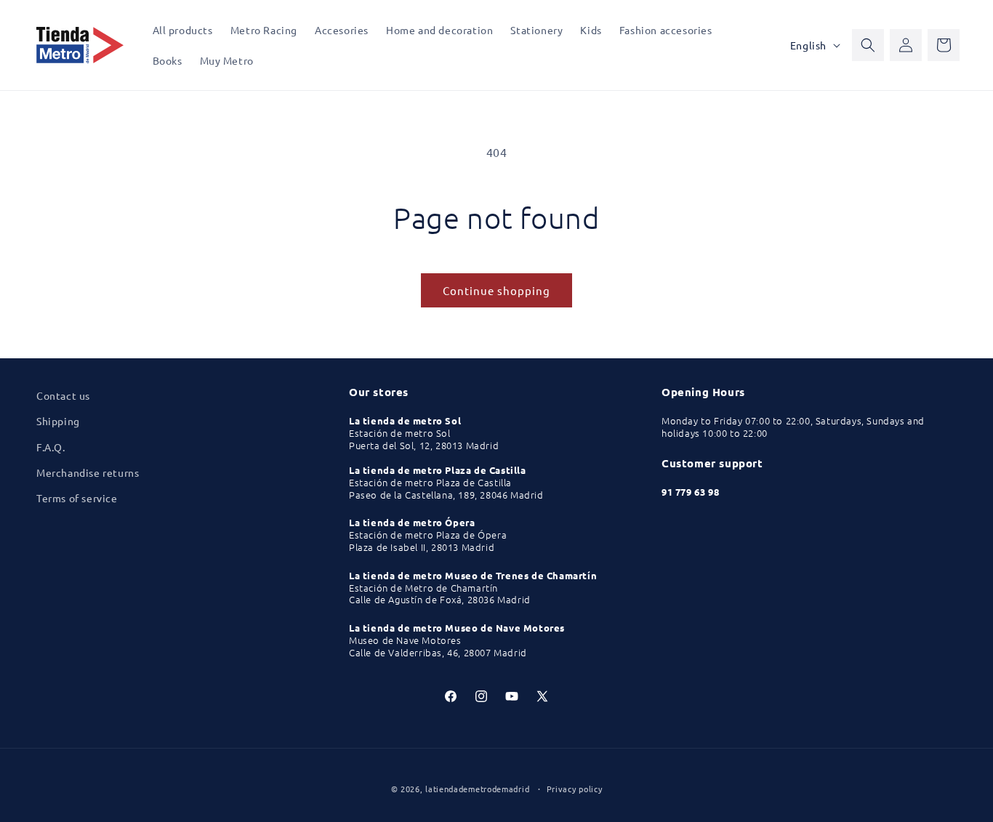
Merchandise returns (87, 472)
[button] (868, 45)
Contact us (63, 395)
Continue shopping (496, 290)
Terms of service (77, 497)
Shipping (58, 420)
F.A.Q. (50, 447)
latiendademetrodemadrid (477, 788)
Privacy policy (575, 788)
